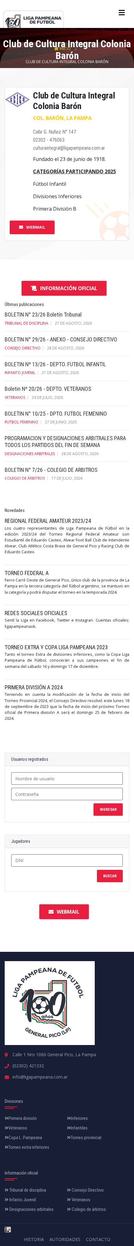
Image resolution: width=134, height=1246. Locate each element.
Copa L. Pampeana (25, 1137)
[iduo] (8, 1227)
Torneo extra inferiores (28, 1147)
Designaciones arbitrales (30, 453)
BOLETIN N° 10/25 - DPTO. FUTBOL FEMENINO (56, 413)
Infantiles (79, 1128)
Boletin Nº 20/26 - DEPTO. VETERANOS (48, 389)
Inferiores (79, 1118)
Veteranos (15, 397)
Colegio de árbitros (25, 478)
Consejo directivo (23, 348)
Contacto (98, 1239)
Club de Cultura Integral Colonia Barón (67, 61)
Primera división (22, 1118)
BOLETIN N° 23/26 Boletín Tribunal (43, 314)
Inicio (65, 48)
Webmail (35, 227)
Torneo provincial (86, 1137)
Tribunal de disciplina (26, 323)
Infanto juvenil (20, 372)
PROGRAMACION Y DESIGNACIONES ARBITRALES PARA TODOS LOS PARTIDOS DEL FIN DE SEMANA (65, 441)
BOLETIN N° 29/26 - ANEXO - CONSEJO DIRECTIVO (61, 339)
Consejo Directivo (87, 1190)
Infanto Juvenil (22, 1200)
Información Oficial (68, 288)
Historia (34, 1239)
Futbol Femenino (21, 422)
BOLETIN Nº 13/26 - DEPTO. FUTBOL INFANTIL (55, 364)
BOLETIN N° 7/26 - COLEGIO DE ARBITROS (51, 470)
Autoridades (65, 1239)
